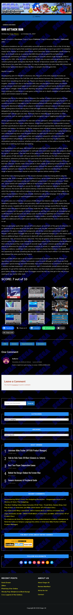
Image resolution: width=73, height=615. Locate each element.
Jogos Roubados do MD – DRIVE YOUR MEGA (20, 514)
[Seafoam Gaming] (19, 544)
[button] (36, 16)
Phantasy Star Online (9, 588)
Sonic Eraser (6, 582)
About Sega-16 (43, 582)
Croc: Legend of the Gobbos (11, 595)
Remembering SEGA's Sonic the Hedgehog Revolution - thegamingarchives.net (34, 499)
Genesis (14, 344)
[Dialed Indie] (28, 544)
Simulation (41, 344)
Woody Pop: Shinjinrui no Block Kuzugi (15, 592)
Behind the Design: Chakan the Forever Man (24, 472)
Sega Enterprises (27, 344)
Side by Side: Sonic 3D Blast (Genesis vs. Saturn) (26, 457)
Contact (41, 594)
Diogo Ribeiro (14, 34)
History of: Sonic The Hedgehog (16, 502)
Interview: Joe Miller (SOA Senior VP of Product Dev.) (35, 507)
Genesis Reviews (9, 25)
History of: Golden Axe (55, 511)
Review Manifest (44, 586)
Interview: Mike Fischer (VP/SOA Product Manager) (27, 450)
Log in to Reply (37, 362)
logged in (15, 385)
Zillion (3, 585)
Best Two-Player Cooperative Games (21, 465)
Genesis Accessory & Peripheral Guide (22, 480)
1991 (4, 344)
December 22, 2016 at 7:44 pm (21, 362)
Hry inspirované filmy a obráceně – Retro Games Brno (24, 511)
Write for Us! (43, 590)
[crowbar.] (10, 544)
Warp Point (22, 541)
